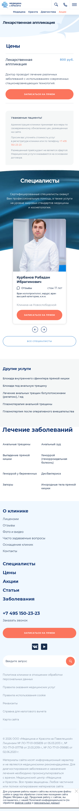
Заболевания (19, 599)
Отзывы (26, 288)
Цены (9, 572)
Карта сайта (11, 719)
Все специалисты (39, 341)
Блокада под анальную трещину (25, 385)
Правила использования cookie (24, 695)
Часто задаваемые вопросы (24, 538)
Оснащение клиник (18, 544)
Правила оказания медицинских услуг (29, 687)
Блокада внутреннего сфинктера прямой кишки (36, 378)
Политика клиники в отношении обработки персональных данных (33, 677)
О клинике (15, 511)
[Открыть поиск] (56, 4)
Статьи (11, 590)
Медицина (19, 11)
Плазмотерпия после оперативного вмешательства (38, 411)
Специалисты (19, 563)
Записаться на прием (39, 94)
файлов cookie (23, 802)
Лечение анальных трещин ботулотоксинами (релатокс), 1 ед (34, 394)
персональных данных (46, 802)
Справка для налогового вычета (24, 711)
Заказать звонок (15, 620)
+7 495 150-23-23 (21, 613)
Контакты (10, 551)
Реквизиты (10, 703)
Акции (62, 11)
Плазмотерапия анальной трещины (27, 404)
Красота (33, 11)
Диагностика (48, 11)
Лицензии (11, 519)
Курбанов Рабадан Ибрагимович (33, 279)
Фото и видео (13, 532)
